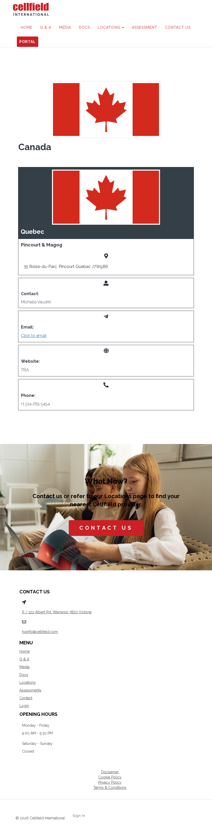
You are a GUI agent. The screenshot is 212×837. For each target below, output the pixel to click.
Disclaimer (110, 772)
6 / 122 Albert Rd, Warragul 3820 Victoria (57, 612)
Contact (25, 698)
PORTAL (27, 42)
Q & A (45, 27)
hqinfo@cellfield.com (40, 632)
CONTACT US (178, 27)
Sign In (79, 815)
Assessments (30, 690)
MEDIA (65, 27)
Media (24, 667)
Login (24, 706)
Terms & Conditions (109, 787)
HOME (26, 27)
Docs (23, 675)
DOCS (84, 27)
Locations (27, 682)
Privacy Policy (110, 782)
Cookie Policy (110, 777)
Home (24, 651)
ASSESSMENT (144, 27)
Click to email (34, 335)
